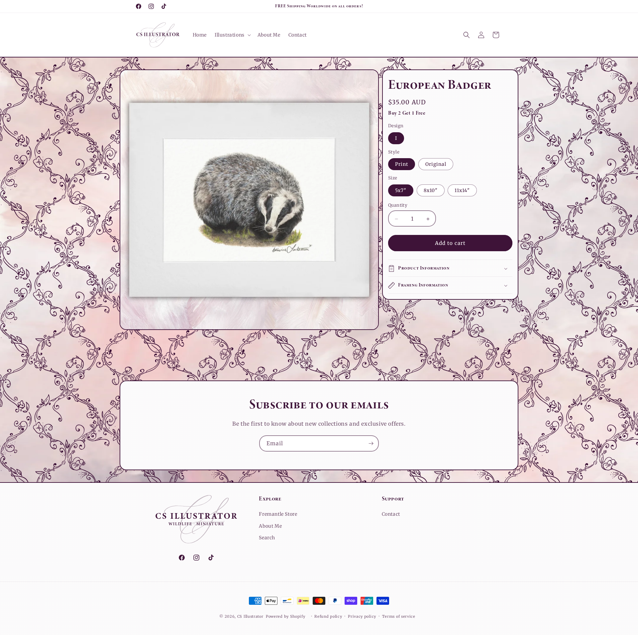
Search (267, 538)
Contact (391, 514)
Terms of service (398, 616)
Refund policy (328, 616)
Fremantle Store (278, 514)
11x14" (462, 191)
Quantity (397, 205)
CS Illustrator (250, 616)
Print (401, 164)
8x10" (431, 191)
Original (435, 164)
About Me (270, 526)
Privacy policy (362, 616)
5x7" (400, 191)
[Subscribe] (371, 443)
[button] (232, 35)
